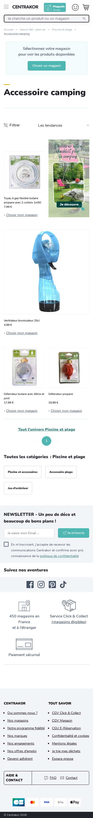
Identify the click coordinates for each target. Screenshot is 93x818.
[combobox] (46, 18)
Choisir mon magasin (21, 215)
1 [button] (46, 441)
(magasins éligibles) (69, 622)
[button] (35, 441)
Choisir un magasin (46, 65)
